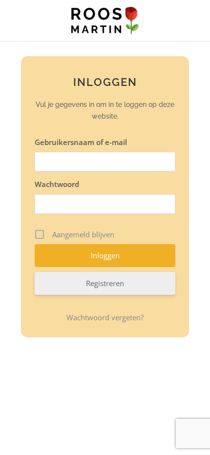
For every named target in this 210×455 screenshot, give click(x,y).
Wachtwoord (57, 184)
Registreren (105, 283)
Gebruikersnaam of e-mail (81, 142)
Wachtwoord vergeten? (105, 317)
